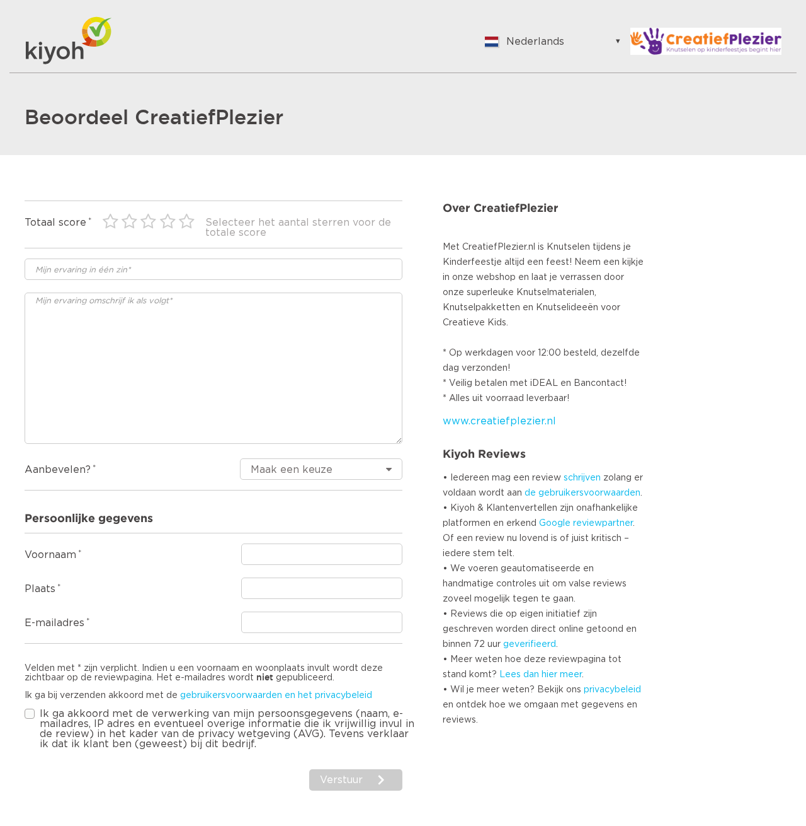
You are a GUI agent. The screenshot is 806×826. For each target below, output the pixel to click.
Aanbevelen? (58, 470)
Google (554, 523)
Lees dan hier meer (540, 674)
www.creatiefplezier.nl (499, 421)
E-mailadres (54, 623)
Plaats (40, 589)
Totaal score (55, 223)
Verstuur (341, 780)
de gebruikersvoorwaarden (582, 493)
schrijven (582, 478)
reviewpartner (603, 523)
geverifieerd (529, 644)
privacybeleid (612, 689)
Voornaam (50, 555)
